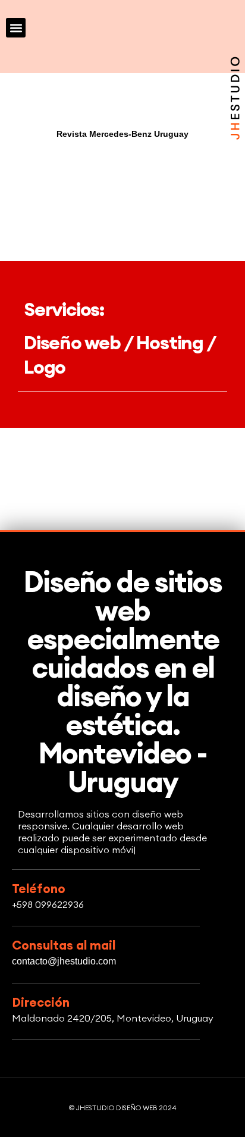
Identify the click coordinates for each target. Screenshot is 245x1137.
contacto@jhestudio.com (64, 961)
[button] (16, 27)
